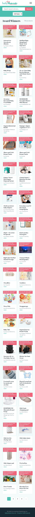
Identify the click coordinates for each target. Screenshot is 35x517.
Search (29, 9)
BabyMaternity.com (10, 513)
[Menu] (31, 3)
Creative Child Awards (23, 513)
